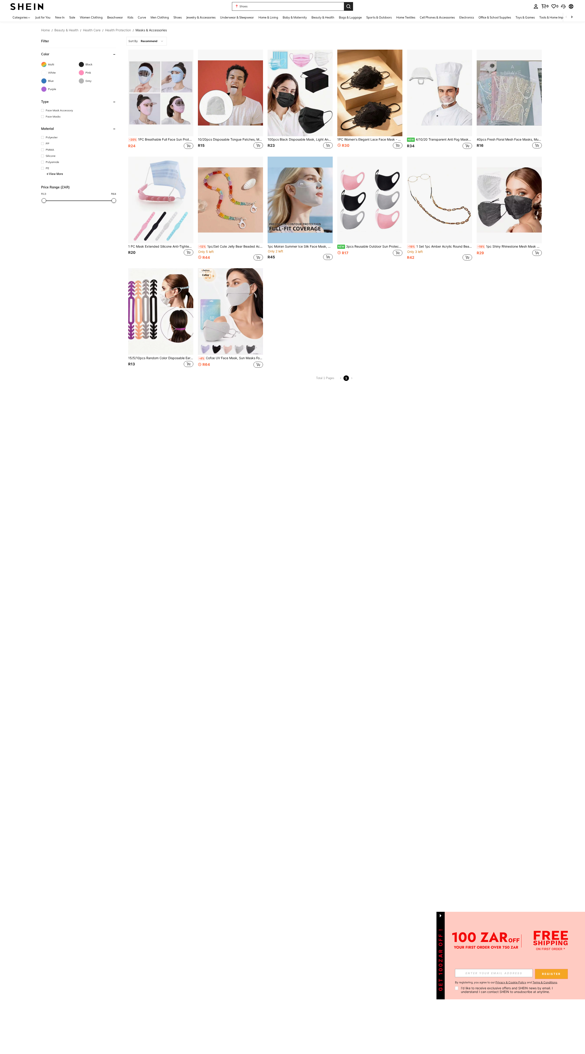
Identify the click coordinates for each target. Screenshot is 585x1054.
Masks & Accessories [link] (151, 30)
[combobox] (147, 41)
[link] (545, 6)
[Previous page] (340, 378)
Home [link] (45, 30)
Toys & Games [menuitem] (525, 17)
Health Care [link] (92, 30)
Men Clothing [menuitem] (160, 17)
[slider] (44, 200)
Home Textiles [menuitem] (405, 17)
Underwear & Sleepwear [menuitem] (237, 17)
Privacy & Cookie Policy (510, 982)
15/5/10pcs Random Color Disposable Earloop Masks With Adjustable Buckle (160, 358)
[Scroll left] (566, 17)
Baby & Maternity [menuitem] (295, 17)
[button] (563, 6)
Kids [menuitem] (130, 17)
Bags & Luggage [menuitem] (350, 17)
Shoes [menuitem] (177, 17)
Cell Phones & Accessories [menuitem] (437, 17)
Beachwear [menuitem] (115, 17)
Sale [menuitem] (72, 17)
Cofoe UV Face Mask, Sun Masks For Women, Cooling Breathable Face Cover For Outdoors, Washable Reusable (231, 358)
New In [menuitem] (60, 17)
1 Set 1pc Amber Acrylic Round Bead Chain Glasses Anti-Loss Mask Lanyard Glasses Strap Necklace (440, 246)
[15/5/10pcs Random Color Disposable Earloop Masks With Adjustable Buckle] (160, 311)
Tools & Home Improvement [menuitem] (557, 17)
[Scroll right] (571, 17)
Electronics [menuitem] (466, 17)
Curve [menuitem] (142, 17)
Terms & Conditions (544, 982)
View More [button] (56, 174)
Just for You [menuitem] (43, 17)
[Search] (348, 6)
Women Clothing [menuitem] (91, 17)
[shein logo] (26, 6)
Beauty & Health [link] (66, 30)
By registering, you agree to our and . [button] (506, 982)
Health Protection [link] (118, 30)
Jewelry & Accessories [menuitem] (200, 17)
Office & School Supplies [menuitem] (495, 17)
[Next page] (351, 378)
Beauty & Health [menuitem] (322, 17)
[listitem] (160, 100)
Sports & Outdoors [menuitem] (379, 17)
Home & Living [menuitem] (268, 17)
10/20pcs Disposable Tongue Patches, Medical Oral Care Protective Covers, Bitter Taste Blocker (230, 139)
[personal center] (536, 6)
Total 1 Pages (325, 378)
